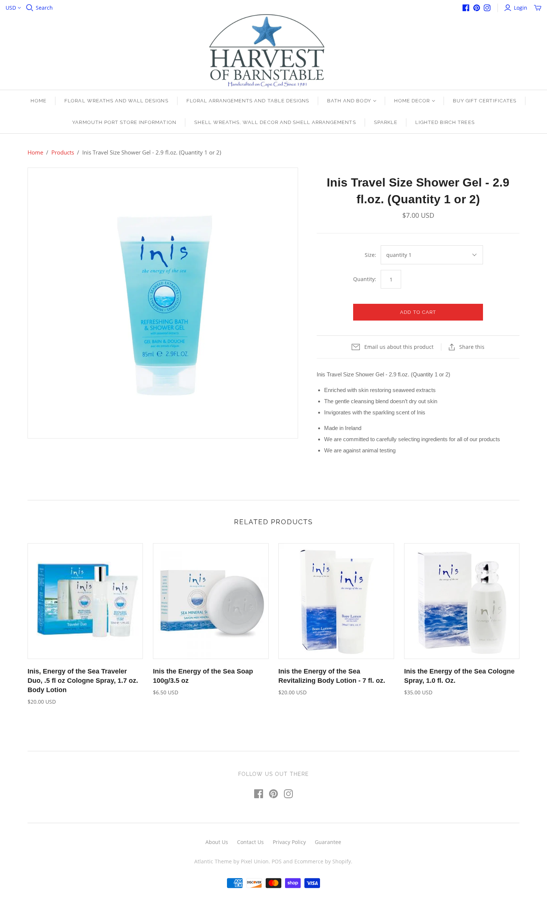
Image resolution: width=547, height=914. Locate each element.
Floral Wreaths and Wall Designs (116, 100)
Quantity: (364, 279)
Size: (370, 254)
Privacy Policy (289, 841)
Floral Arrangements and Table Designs (247, 100)
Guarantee (328, 841)
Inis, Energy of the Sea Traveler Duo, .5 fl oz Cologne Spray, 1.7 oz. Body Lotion (83, 681)
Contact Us (250, 841)
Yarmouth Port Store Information (124, 122)
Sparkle (385, 122)
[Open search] (29, 8)
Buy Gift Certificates (484, 100)
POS (277, 861)
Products (62, 152)
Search (44, 7)
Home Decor (412, 100)
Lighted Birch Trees (445, 122)
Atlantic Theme (213, 861)
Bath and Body (349, 100)
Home (39, 100)
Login (520, 7)
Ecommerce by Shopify (322, 861)
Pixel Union (255, 861)
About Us (216, 841)
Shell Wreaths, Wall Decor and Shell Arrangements (275, 122)
